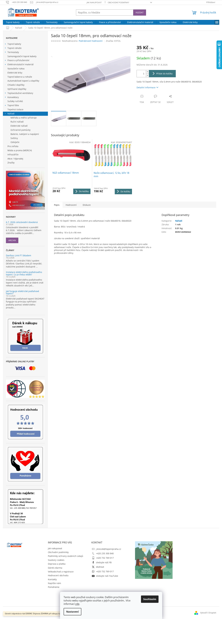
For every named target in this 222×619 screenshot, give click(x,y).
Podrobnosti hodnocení (91, 40)
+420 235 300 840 (105, 553)
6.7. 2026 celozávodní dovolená (22, 222)
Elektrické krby (14, 72)
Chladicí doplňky (15, 84)
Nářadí (10, 113)
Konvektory (13, 97)
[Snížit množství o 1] (147, 75)
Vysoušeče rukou (16, 68)
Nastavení (72, 611)
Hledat (140, 12)
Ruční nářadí (17, 121)
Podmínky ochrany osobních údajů (65, 556)
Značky (10, 162)
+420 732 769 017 (105, 557)
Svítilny (14, 138)
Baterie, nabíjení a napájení (25, 134)
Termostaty (13, 52)
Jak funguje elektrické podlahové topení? (22, 292)
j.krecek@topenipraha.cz (108, 549)
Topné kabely (14, 43)
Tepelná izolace (15, 109)
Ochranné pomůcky (21, 129)
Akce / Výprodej (15, 158)
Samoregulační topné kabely (21, 56)
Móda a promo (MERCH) (19, 150)
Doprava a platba (56, 563)
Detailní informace (146, 87)
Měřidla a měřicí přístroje (24, 117)
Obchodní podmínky (118, 2)
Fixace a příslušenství (18, 60)
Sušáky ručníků (15, 101)
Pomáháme (53, 587)
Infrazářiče (12, 154)
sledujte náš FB (104, 562)
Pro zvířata (12, 146)
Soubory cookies (56, 560)
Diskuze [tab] (87, 204)
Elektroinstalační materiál (20, 64)
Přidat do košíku (164, 73)
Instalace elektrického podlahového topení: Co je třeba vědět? (24, 273)
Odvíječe (15, 142)
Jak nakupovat (94, 2)
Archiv (12, 240)
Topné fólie (13, 105)
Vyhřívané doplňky (16, 89)
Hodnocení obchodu (58, 575)
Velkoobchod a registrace (61, 571)
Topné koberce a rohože (19, 76)
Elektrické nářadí (19, 125)
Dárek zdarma (55, 567)
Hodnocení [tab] (71, 204)
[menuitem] (13, 22)
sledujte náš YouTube (107, 575)
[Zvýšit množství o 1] (147, 72)
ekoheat (100, 566)
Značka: (113, 40)
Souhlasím (149, 599)
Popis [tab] (57, 204)
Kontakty (52, 579)
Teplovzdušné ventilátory (20, 93)
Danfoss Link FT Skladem (18, 255)
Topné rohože (14, 48)
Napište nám (54, 583)
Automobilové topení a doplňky (23, 80)
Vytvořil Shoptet (208, 612)
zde (77, 604)
